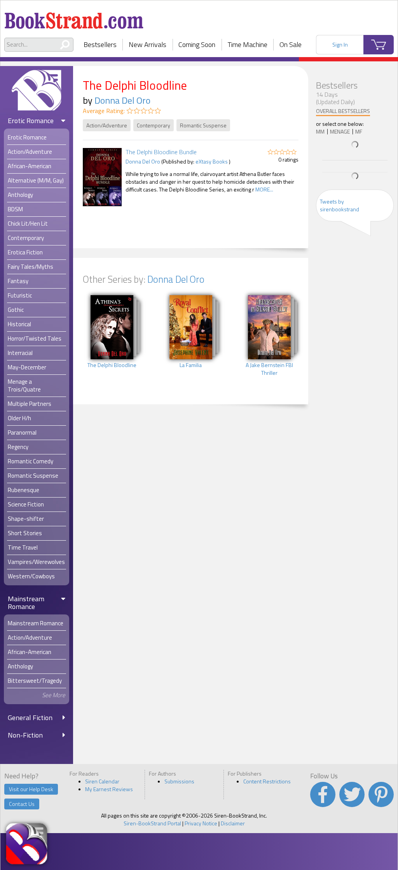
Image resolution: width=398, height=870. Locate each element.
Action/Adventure (106, 125)
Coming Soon (196, 44)
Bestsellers (100, 44)
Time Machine (247, 44)
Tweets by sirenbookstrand (339, 205)
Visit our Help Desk (31, 789)
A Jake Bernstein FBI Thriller (269, 369)
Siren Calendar (102, 781)
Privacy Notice (201, 823)
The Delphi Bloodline (111, 365)
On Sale (290, 44)
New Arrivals (147, 44)
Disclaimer (233, 823)
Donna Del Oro (122, 100)
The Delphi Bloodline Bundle (161, 152)
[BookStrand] (74, 17)
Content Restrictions (267, 781)
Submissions (179, 781)
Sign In (340, 44)
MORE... (264, 189)
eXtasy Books (212, 161)
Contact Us (22, 804)
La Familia (191, 365)
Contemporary (153, 125)
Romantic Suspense (203, 125)
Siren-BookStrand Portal (152, 823)
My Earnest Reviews (109, 789)
